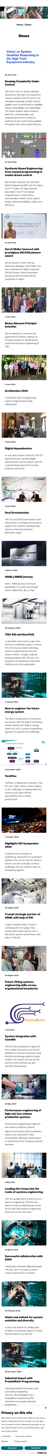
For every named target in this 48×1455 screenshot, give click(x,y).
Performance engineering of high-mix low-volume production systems (23, 1113)
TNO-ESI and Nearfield (19, 635)
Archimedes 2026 (16, 391)
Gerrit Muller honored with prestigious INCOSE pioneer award (23, 252)
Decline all (35, 1448)
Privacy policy (20, 1442)
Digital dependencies (18, 448)
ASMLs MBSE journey (19, 577)
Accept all (12, 1448)
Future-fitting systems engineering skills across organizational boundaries (21, 985)
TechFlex (11, 776)
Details (4, 1442)
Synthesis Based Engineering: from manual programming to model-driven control (24, 172)
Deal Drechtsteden (17, 513)
